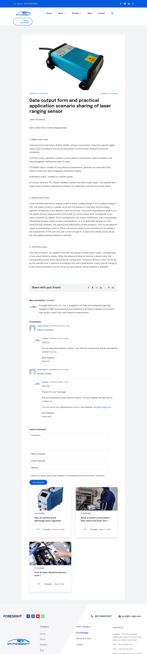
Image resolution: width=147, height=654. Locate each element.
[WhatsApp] (105, 287)
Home (42, 634)
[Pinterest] (109, 287)
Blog (42, 650)
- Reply (67, 326)
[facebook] (121, 4)
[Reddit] (97, 287)
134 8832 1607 (127, 649)
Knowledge (113, 93)
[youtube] (125, 4)
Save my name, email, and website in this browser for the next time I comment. (68, 476)
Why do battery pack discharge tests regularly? (47, 519)
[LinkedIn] (101, 287)
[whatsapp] (133, 4)
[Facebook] (88, 287)
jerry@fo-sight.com (102, 407)
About (42, 639)
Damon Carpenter (43, 326)
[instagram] (33, 616)
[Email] (113, 287)
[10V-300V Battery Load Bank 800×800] (50, 488)
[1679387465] (97, 488)
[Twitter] (92, 287)
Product (43, 645)
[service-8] (50, 542)
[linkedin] (129, 4)
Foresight (50, 301)
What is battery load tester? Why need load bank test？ (95, 519)
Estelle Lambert (42, 369)
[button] (112, 13)
